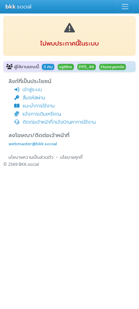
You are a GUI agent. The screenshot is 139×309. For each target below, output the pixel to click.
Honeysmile (112, 67)
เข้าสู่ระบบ (32, 89)
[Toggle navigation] (125, 6)
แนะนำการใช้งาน (39, 105)
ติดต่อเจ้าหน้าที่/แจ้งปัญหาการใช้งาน (59, 122)
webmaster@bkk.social (32, 143)
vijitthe (65, 67)
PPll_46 (86, 67)
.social (18, 6)
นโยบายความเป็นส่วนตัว (31, 157)
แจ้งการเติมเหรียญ (42, 114)
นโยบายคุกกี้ (71, 157)
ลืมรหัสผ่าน (34, 97)
